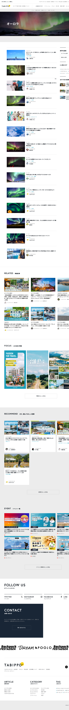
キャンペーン (34, 116)
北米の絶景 (29, 55)
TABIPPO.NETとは (43, 1)
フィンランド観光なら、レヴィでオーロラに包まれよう (40, 190)
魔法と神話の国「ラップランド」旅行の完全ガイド (39, 98)
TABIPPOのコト (64, 71)
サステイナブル (36, 441)
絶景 (33, 147)
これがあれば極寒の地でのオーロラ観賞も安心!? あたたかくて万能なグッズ (41, 68)
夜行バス (8, 441)
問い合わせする (22, 627)
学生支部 (60, 1)
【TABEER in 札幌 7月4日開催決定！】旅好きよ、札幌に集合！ (43, 553)
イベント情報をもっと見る (43, 567)
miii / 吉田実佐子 (43, 301)
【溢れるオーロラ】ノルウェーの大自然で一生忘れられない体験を (41, 205)
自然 (42, 695)
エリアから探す (8, 293)
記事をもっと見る (43, 492)
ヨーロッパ (63, 73)
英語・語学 (62, 6)
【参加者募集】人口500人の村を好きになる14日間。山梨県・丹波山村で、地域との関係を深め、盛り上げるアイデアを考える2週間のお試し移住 (16, 297)
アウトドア (28, 50)
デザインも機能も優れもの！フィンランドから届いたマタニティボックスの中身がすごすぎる (41, 83)
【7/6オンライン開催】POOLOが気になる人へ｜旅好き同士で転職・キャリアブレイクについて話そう (16, 553)
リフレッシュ (47, 6)
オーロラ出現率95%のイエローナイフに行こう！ (38, 159)
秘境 (33, 132)
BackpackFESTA (34, 691)
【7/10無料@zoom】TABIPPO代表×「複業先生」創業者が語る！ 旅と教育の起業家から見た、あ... (43, 530)
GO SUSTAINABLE (35, 436)
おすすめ (28, 71)
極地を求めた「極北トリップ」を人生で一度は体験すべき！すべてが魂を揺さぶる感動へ (41, 129)
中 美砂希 (31, 163)
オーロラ (28, 65)
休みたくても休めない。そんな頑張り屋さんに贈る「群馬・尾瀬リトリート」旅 (16, 471)
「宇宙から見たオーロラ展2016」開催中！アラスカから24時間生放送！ (41, 144)
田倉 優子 (31, 150)
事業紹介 (53, 1)
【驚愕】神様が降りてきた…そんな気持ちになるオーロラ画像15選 (41, 221)
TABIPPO (6, 322)
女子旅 (31, 86)
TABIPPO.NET (32, 194)
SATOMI (31, 73)
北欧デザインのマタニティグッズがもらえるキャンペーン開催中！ (41, 114)
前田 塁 (30, 224)
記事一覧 (21, 6)
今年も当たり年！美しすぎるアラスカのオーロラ (38, 174)
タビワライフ (31, 179)
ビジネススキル (34, 690)
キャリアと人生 (45, 688)
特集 (24, 6)
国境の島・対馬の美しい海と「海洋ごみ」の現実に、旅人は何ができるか (42, 438)
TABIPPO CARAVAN (62, 293)
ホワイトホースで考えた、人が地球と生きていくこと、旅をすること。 (41, 53)
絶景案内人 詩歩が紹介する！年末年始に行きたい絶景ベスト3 (41, 251)
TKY (30, 102)
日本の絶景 (8, 474)
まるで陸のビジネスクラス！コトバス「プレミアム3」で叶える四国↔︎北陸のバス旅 (43, 325)
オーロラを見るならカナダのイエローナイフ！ (38, 235)
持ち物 (57, 6)
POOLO (56, 1)
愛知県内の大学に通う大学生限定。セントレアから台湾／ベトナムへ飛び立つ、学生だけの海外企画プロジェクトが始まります (16, 325)
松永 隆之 (31, 255)
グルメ (53, 6)
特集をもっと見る (41, 396)
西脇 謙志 (15, 302)
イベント (27, 6)
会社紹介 (49, 1)
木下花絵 (36, 449)
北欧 (28, 86)
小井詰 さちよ (32, 89)
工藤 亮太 (31, 58)
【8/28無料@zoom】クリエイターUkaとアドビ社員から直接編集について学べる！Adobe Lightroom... (16, 531)
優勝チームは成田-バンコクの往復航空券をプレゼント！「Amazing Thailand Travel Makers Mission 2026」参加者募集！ (42, 296)
